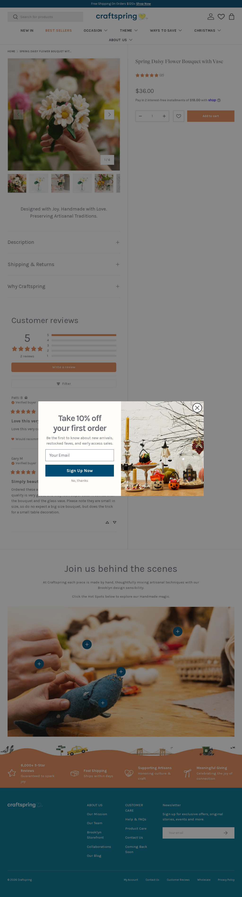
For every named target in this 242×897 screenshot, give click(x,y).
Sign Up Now (80, 470)
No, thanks (79, 481)
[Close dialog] (197, 407)
